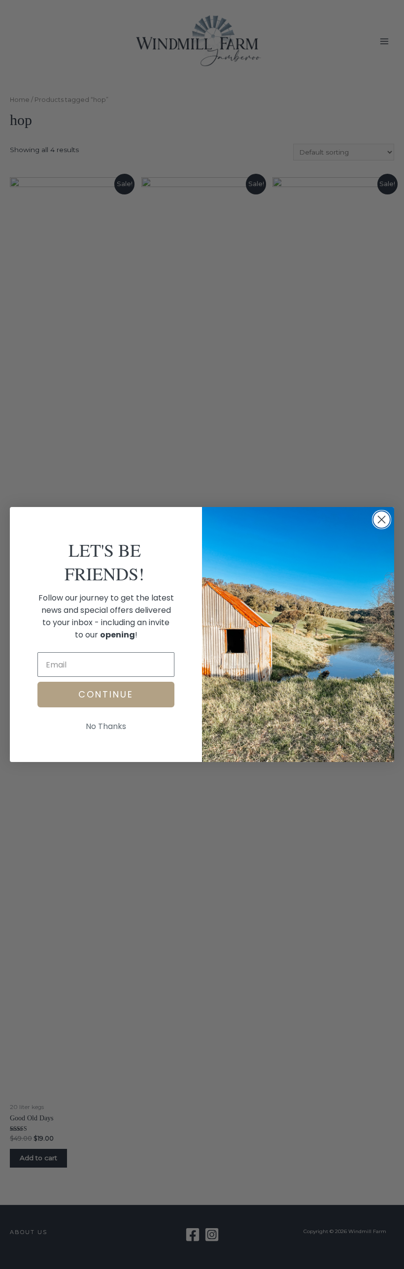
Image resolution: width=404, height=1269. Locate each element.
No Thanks (106, 726)
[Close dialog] (381, 519)
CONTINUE (106, 694)
